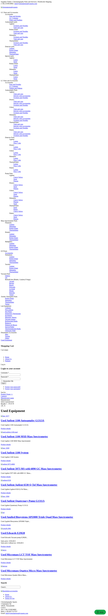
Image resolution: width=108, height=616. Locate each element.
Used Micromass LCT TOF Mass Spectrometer (26, 554)
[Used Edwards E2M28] (6, 528)
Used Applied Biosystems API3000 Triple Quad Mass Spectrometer (37, 517)
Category (4, 396)
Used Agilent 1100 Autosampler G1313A (22, 420)
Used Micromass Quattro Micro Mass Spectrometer (29, 570)
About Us (8, 359)
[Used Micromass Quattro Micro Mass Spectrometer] (4, 566)
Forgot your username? (12, 389)
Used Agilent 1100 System (14, 452)
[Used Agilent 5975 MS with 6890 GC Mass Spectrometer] (8, 464)
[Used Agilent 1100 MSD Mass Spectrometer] (9, 432)
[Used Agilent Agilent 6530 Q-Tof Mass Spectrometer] (6, 480)
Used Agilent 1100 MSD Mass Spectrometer (24, 436)
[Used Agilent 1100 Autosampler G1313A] (5, 416)
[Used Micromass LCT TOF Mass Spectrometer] (3, 550)
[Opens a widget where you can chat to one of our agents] (100, 612)
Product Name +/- (7, 394)
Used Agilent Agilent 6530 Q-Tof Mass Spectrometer (29, 484)
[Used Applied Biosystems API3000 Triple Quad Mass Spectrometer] (3, 512)
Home (7, 357)
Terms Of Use (9, 598)
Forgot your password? (12, 387)
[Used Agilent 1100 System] (5, 448)
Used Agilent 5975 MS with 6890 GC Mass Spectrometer (31, 468)
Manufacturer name (7, 398)
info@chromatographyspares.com (26, 4)
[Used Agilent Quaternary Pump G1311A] (5, 496)
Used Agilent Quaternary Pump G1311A (23, 501)
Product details (6, 428)
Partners (7, 361)
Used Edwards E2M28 (13, 533)
